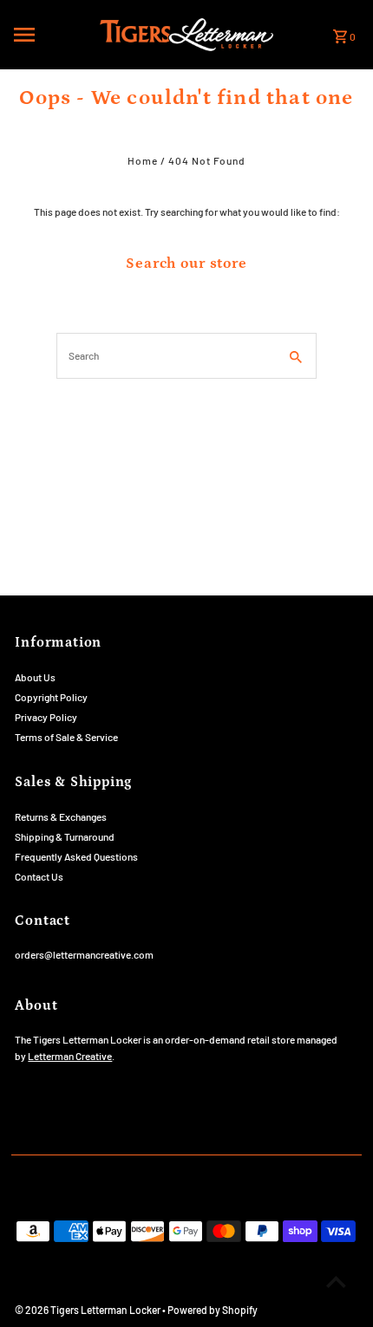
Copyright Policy (51, 697)
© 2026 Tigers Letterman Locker (88, 1310)
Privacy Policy (46, 717)
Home (143, 160)
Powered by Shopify (212, 1310)
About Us (35, 677)
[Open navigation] (51, 34)
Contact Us (39, 876)
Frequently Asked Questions (76, 856)
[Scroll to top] (336, 1281)
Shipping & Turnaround (65, 836)
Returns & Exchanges (61, 816)
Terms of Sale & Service (66, 737)
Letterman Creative (70, 1056)
